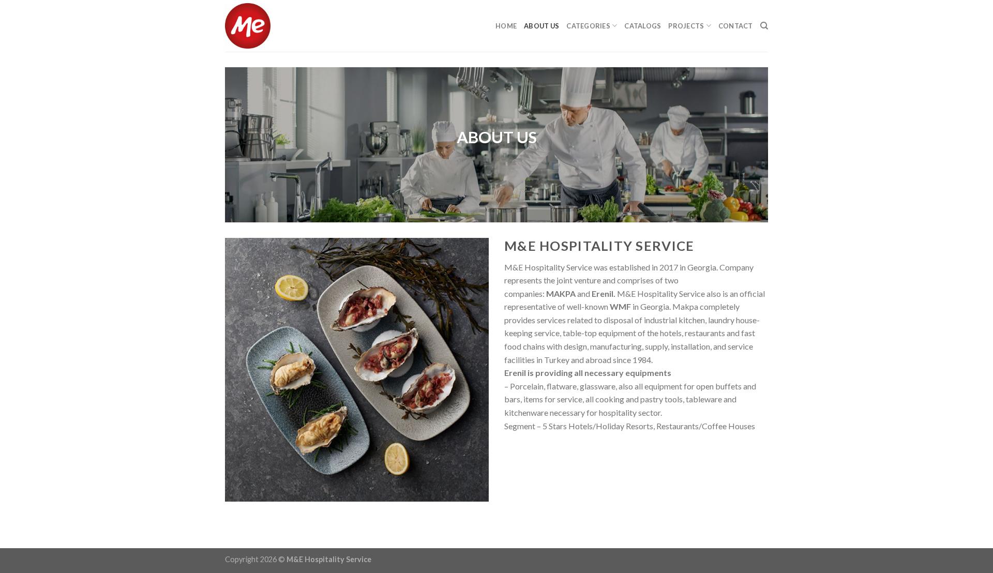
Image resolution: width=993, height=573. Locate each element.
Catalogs (642, 26)
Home (506, 26)
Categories (588, 26)
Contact (735, 26)
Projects (686, 26)
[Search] (764, 26)
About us (541, 26)
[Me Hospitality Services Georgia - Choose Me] (276, 26)
